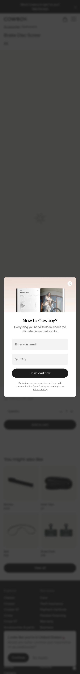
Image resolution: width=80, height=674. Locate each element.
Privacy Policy (40, 389)
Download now (40, 373)
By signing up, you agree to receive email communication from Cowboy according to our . (40, 386)
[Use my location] (16, 359)
